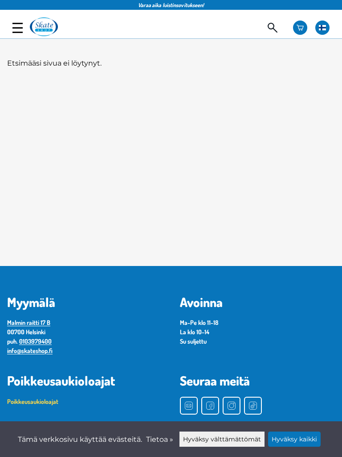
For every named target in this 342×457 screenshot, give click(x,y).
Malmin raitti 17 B (28, 322)
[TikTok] (253, 406)
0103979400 (35, 341)
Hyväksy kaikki (294, 439)
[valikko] (17, 28)
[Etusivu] (48, 33)
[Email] (189, 406)
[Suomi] (322, 28)
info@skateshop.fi (30, 350)
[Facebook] (210, 406)
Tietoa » (159, 439)
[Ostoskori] (300, 28)
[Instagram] (231, 406)
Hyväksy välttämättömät (222, 439)
